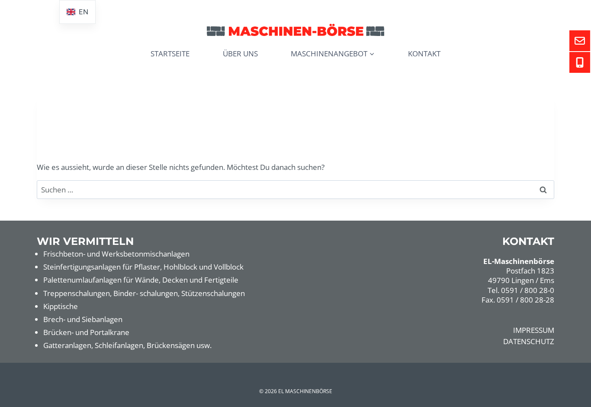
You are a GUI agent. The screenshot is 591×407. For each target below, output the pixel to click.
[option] (77, 12)
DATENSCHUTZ (528, 341)
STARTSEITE (170, 54)
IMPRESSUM (533, 330)
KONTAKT (424, 54)
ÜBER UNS (240, 54)
